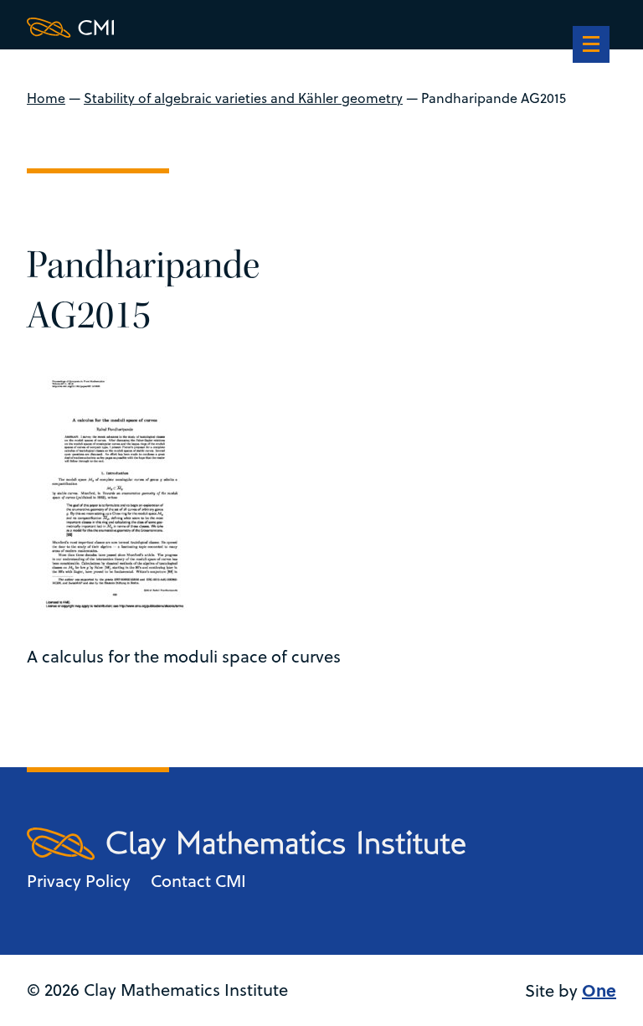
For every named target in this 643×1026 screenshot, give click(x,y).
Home (46, 98)
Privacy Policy (79, 881)
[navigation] (591, 46)
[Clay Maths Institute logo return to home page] (246, 28)
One (599, 989)
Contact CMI (198, 881)
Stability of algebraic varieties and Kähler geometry (243, 98)
